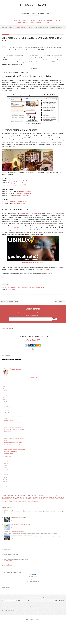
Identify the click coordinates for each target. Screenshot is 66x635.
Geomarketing (24, 287)
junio (5, 463)
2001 (4, 486)
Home (10, 27)
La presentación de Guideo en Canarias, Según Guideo (14, 422)
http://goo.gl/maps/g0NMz (22, 195)
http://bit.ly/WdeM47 (8, 560)
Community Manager (36, 501)
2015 (4, 401)
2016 (4, 399)
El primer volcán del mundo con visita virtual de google (21, 535)
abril (5, 467)
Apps (45, 498)
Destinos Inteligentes (21, 20)
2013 (4, 406)
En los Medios (8, 497)
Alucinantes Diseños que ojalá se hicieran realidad (14, 531)
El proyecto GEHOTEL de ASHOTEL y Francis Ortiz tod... (15, 429)
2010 (4, 481)
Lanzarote (14, 498)
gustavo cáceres (20, 27)
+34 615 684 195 (33, 340)
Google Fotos (25, 13)
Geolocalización (22, 22)
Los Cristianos (16, 497)
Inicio (17, 13)
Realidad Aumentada (38, 13)
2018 (4, 395)
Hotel (38, 495)
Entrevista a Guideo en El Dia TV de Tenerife (12, 424)
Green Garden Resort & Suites (10, 413)
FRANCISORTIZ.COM (33, 4)
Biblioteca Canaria (7, 431)
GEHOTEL (17, 228)
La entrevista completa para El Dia (10, 451)
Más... (48, 13)
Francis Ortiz (13, 287)
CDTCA (5, 440)
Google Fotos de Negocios (27, 497)
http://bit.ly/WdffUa (7, 550)
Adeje (43, 495)
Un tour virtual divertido (8, 453)
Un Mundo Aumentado (38, 22)
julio (5, 461)
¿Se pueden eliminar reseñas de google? (12, 444)
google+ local (32, 287)
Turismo (40, 498)
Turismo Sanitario (22, 501)
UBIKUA (36, 213)
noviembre (6, 410)
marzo (5, 469)
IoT (10, 20)
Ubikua (49, 22)
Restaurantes (61, 495)
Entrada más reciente (7, 301)
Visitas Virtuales (20, 495)
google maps (38, 497)
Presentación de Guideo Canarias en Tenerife (13, 442)
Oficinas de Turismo (6, 498)
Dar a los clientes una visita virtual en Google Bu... (13, 433)
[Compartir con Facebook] (8, 284)
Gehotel (19, 287)
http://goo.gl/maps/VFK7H (19, 185)
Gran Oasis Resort (7, 418)
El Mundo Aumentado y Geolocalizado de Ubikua (33, 262)
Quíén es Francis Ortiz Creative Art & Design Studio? (14, 416)
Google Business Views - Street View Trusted (45, 20)
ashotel (7, 287)
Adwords (29, 501)
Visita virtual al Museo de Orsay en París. (19, 517)
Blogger (42, 597)
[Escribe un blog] (4, 284)
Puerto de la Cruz (58, 497)
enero (5, 474)
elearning (5, 501)
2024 (4, 386)
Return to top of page (34, 619)
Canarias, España (11, 289)
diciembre (6, 407)
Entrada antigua (59, 301)
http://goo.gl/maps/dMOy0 (15, 183)
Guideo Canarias (55, 213)
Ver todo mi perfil (33, 377)
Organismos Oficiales (47, 497)
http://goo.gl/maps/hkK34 (24, 193)
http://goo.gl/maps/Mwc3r (20, 181)
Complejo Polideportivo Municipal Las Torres (12, 435)
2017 (4, 397)
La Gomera (51, 498)
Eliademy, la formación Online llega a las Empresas (14, 438)
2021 (4, 388)
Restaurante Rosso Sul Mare (9, 446)
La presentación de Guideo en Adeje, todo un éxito (13, 427)
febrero (5, 472)
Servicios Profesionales (13, 501)
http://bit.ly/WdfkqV (7, 555)
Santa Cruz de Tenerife (31, 498)
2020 (4, 390)
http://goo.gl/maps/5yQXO (18, 201)
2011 (4, 479)
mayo (5, 465)
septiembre (6, 456)
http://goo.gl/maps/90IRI (26, 191)
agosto (5, 458)
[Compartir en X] (6, 284)
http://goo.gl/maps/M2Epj (18, 203)
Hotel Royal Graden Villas (9, 420)
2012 (4, 477)
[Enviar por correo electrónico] (2, 284)
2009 (4, 483)
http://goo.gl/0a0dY (45, 269)
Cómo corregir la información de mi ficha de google (20, 524)
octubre (5, 412)
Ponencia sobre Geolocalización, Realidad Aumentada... (15, 449)
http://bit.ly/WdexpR (8, 565)
